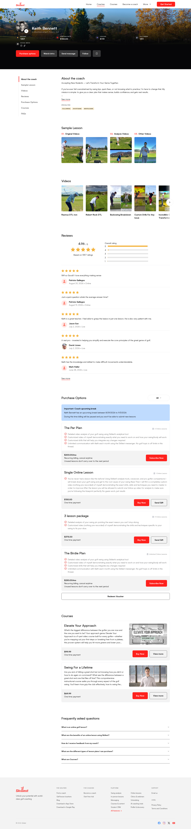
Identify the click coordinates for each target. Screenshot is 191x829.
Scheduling (135, 800)
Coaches (101, 4)
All (157, 398)
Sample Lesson (28, 85)
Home (89, 4)
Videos (24, 90)
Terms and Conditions (159, 808)
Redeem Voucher (116, 596)
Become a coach (130, 4)
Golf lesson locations (64, 797)
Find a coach (61, 793)
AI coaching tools (137, 804)
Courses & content (118, 804)
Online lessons (136, 793)
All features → (116, 811)
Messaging (115, 800)
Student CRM (116, 807)
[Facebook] (159, 823)
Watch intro (49, 53)
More (145, 4)
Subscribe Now (156, 458)
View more (158, 654)
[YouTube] (173, 823)
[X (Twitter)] (169, 823)
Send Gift (159, 502)
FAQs (23, 113)
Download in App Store (65, 804)
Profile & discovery (137, 807)
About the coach (29, 79)
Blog (58, 800)
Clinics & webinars (137, 797)
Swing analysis (116, 793)
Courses (113, 4)
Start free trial (89, 797)
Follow (85, 53)
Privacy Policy (156, 805)
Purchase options (27, 53)
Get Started (166, 4)
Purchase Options (29, 102)
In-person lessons (117, 797)
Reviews (25, 96)
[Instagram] (164, 823)
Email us (155, 793)
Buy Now (142, 502)
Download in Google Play (66, 807)
